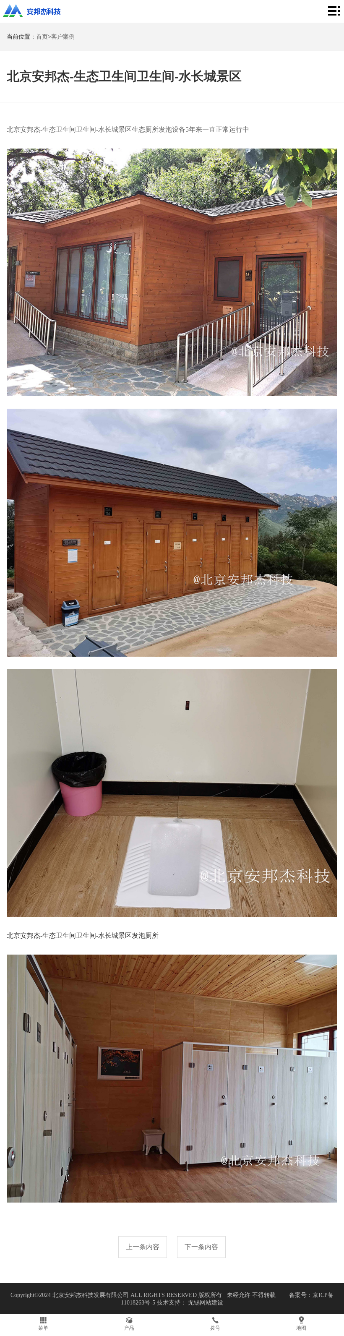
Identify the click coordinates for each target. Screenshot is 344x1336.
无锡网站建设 (205, 1302)
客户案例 (63, 37)
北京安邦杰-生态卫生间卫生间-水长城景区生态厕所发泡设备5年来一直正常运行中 (128, 129)
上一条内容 (142, 1246)
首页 (42, 37)
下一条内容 (201, 1246)
